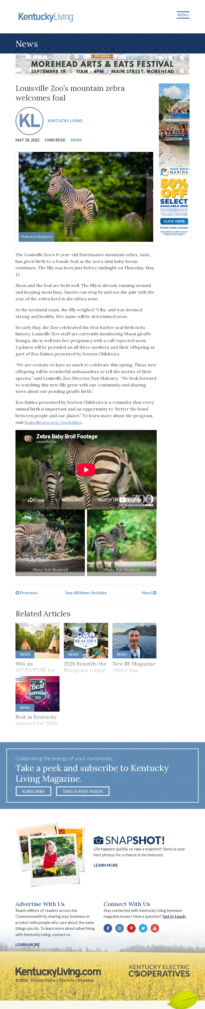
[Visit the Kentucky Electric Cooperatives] (159, 971)
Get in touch (174, 916)
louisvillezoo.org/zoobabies (53, 422)
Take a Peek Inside (82, 791)
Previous (28, 592)
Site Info (66, 980)
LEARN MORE (27, 944)
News (76, 140)
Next (147, 592)
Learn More (106, 865)
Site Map (85, 980)
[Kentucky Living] (46, 16)
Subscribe (33, 791)
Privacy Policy (43, 980)
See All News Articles (86, 592)
